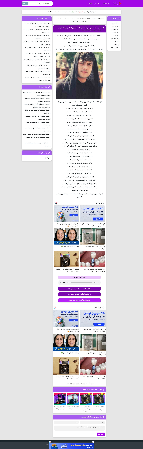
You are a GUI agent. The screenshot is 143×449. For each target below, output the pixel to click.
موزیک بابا (47, 158)
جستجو (25, 3)
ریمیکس (97, 3)
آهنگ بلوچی (115, 24)
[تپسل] (50, 442)
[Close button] (93, 442)
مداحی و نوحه (115, 47)
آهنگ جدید (106, 3)
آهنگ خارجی (115, 30)
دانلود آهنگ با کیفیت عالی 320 (78, 289)
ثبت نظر (100, 434)
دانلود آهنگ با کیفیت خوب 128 (78, 294)
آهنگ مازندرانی (114, 39)
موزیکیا (101, 19)
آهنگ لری (116, 36)
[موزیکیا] (116, 3)
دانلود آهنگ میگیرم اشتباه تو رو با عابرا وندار (36, 134)
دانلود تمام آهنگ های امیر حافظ (79, 300)
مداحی (90, 3)
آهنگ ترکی (115, 27)
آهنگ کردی (89, 384)
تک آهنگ (95, 19)
